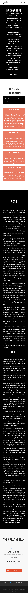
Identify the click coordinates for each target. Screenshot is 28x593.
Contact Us (18, 584)
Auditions (7, 584)
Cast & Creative (18, 582)
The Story (11, 582)
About (5, 582)
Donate (13, 584)
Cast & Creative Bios (14, 570)
